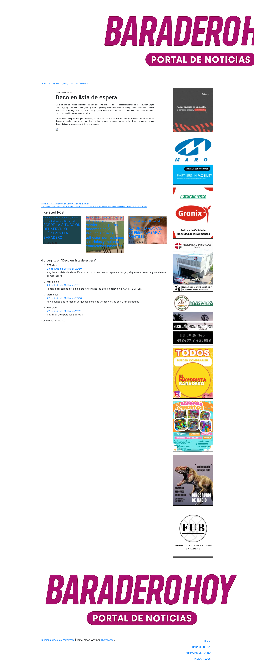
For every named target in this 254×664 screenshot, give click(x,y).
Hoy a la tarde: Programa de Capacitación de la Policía (65, 204)
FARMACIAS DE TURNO (55, 83)
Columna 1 (49, 217)
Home (207, 641)
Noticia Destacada (65, 221)
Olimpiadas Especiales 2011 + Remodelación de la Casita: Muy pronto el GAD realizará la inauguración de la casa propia (94, 206)
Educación (92, 217)
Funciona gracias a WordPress (58, 639)
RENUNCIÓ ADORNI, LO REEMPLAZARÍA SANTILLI (145, 232)
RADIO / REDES (79, 83)
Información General (67, 217)
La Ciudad (49, 221)
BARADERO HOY (201, 646)
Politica (132, 224)
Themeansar (107, 639)
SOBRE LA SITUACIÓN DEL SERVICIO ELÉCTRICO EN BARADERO (62, 231)
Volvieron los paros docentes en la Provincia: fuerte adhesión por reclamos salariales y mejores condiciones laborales (105, 235)
